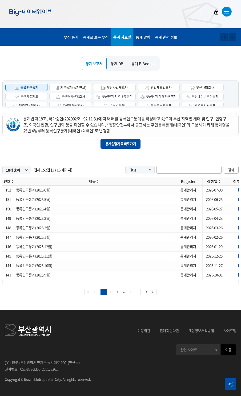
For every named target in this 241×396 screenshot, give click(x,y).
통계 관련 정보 (166, 37)
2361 (54, 369)
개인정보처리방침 (201, 330)
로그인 (216, 12)
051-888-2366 (30, 369)
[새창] (28, 330)
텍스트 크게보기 (224, 37)
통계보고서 (94, 63)
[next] (146, 292)
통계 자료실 (122, 37)
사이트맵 (230, 330)
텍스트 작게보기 (232, 37)
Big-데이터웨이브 (30, 12)
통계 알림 (143, 37)
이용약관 (143, 330)
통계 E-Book (141, 63)
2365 (45, 369)
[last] (153, 292)
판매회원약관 (169, 330)
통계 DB (117, 63)
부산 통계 (71, 37)
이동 (228, 349)
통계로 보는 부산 (96, 37)
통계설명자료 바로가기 (120, 143)
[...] (137, 292)
